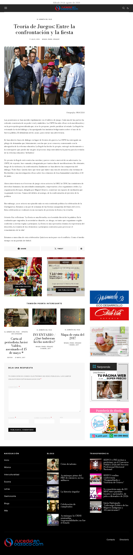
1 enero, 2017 (74, 345)
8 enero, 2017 (46, 348)
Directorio (124, 539)
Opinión (25, 332)
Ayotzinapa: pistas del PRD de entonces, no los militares (72, 478)
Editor (9, 357)
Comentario (13, 387)
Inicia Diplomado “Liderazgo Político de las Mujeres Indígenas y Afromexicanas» (116, 506)
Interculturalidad (11, 474)
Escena (23, 266)
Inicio (6, 460)
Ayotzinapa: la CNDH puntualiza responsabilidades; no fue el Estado (73, 519)
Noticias (65, 262)
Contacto (111, 539)
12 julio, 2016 (61, 284)
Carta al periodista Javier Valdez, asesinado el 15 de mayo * (16, 345)
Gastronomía (10, 496)
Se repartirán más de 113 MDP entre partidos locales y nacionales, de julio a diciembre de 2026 (116, 493)
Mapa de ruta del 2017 (72, 336)
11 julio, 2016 (34, 39)
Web (61, 417)
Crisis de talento (68, 464)
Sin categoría (16, 334)
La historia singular (70, 491)
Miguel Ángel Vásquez (50, 39)
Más (6, 510)
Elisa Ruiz (29, 280)
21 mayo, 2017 (20, 357)
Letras (7, 489)
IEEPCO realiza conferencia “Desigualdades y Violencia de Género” (114, 479)
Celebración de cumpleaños (68, 505)
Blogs (6, 503)
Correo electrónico (43, 417)
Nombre (12, 417)
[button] (128, 8)
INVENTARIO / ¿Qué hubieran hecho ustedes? (44, 338)
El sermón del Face (44, 19)
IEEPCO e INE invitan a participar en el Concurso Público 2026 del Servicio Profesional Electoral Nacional (116, 464)
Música (7, 467)
